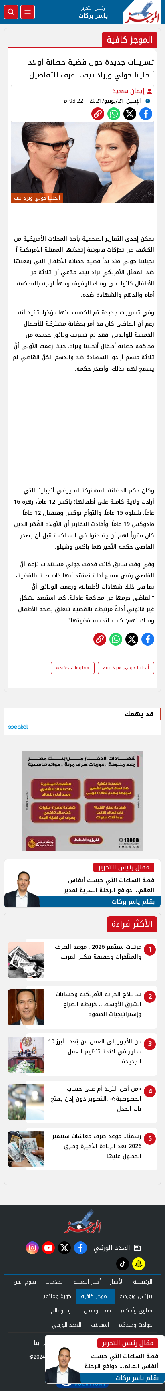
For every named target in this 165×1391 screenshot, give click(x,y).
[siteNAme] (142, 12)
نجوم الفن (25, 1281)
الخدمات (55, 1281)
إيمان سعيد (129, 91)
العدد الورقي (110, 1247)
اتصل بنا (43, 1343)
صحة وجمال (97, 1310)
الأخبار (116, 1281)
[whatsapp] (97, 113)
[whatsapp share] (113, 113)
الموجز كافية (95, 1296)
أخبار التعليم (87, 1281)
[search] (11, 12)
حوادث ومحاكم (135, 1325)
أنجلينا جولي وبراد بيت (126, 667)
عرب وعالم (62, 1310)
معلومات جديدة (72, 667)
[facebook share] (145, 113)
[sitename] (82, 1221)
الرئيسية (142, 1281)
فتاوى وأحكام (136, 1310)
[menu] (27, 12)
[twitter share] (129, 113)
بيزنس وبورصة (135, 1296)
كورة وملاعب (56, 1296)
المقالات (100, 1325)
